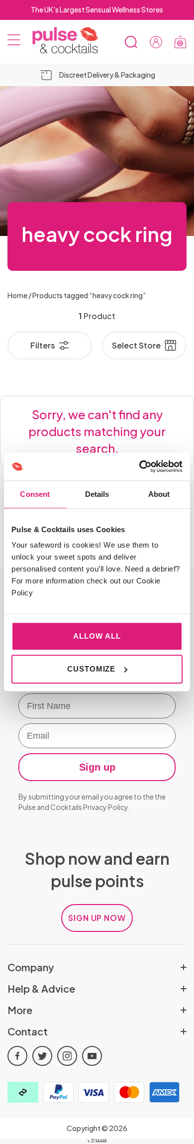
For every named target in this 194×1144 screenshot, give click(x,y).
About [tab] (159, 494)
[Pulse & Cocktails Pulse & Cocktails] (61, 40)
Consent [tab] (35, 494)
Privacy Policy (105, 806)
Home (17, 295)
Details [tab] (97, 494)
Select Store (136, 345)
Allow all (96, 636)
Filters (42, 345)
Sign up (97, 767)
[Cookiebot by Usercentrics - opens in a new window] (140, 466)
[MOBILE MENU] (13, 41)
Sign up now (97, 918)
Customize (91, 669)
